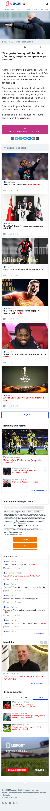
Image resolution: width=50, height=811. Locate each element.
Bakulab (14, 798)
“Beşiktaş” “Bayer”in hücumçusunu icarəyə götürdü (23, 227)
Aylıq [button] (41, 697)
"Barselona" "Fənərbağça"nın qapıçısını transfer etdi (21, 312)
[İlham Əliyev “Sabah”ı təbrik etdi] (7, 483)
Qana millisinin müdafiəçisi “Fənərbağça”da (23, 269)
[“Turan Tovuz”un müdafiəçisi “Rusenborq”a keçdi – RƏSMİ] (7, 705)
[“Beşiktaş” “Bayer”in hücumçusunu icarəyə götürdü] (25, 207)
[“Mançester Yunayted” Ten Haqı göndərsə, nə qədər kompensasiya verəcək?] (25, 25)
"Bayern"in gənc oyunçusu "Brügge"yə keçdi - (24, 355)
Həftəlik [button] (25, 697)
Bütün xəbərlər (37, 490)
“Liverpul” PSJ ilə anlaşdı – (21, 184)
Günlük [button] (9, 697)
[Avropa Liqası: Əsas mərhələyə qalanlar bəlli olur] (25, 379)
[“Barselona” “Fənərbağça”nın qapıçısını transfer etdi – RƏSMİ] (25, 292)
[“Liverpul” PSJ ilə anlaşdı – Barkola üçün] (25, 166)
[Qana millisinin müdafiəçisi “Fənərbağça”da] (25, 251)
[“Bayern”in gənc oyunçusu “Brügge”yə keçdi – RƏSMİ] (25, 336)
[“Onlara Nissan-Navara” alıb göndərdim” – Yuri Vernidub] (25, 658)
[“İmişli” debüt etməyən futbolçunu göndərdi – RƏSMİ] (7, 471)
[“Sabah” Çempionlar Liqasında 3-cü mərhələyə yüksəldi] (7, 728)
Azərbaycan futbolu (13, 573)
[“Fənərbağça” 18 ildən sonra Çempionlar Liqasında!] (25, 442)
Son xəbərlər (38, 634)
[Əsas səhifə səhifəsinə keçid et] (2, 9)
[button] (47, 3)
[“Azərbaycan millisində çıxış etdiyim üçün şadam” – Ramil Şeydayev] (7, 717)
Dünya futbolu (9, 42)
